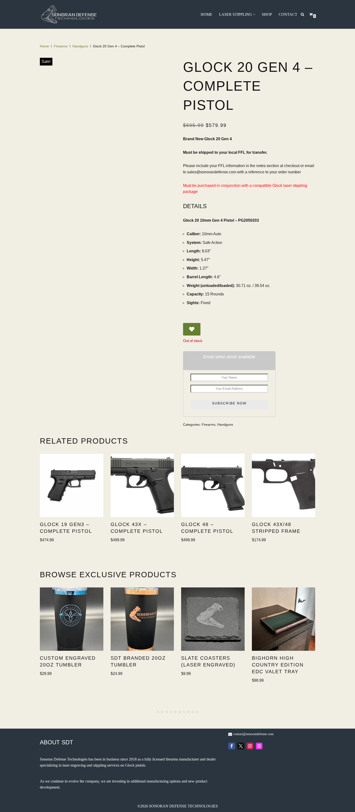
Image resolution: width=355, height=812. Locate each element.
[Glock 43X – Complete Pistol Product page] (142, 485)
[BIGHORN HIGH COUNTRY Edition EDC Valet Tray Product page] (283, 619)
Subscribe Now (229, 403)
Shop (267, 14)
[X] (240, 746)
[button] (254, 14)
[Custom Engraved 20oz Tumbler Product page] (71, 619)
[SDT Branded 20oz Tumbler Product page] (142, 619)
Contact (288, 14)
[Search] (302, 14)
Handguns (80, 46)
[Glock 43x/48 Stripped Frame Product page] (283, 485)
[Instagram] (250, 746)
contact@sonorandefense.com (253, 734)
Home (206, 14)
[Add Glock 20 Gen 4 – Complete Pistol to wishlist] (191, 329)
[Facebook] (231, 746)
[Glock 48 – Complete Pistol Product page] (212, 485)
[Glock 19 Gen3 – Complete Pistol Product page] (71, 485)
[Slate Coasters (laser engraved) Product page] (212, 619)
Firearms (61, 46)
